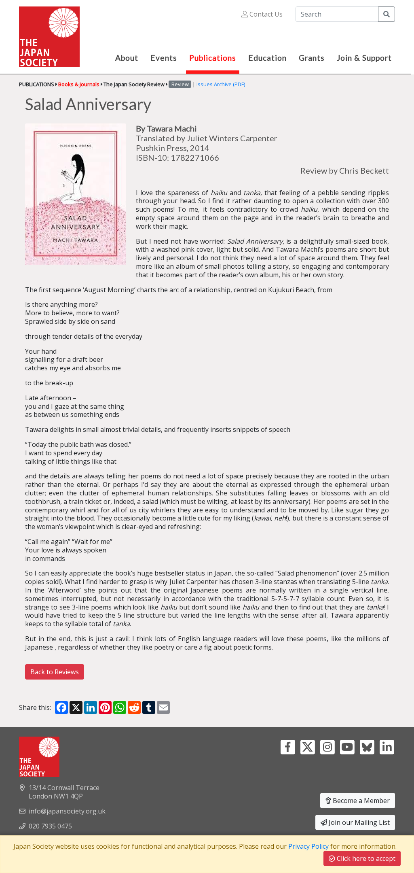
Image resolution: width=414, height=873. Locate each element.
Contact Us (265, 14)
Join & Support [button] (364, 57)
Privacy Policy (308, 846)
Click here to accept (365, 858)
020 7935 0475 (50, 826)
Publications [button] (212, 57)
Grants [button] (312, 57)
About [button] (126, 57)
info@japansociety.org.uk (67, 811)
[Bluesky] (367, 746)
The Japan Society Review (134, 84)
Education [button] (267, 57)
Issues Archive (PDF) (220, 84)
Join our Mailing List (358, 822)
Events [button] (163, 57)
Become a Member (360, 800)
